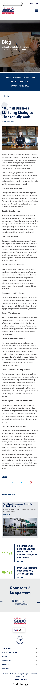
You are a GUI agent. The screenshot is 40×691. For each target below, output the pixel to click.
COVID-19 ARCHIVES (20, 86)
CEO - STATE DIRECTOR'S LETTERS (20, 77)
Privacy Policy (20, 676)
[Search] (21, 3)
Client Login (33, 4)
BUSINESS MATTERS (20, 81)
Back (6, 96)
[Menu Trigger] (36, 10)
